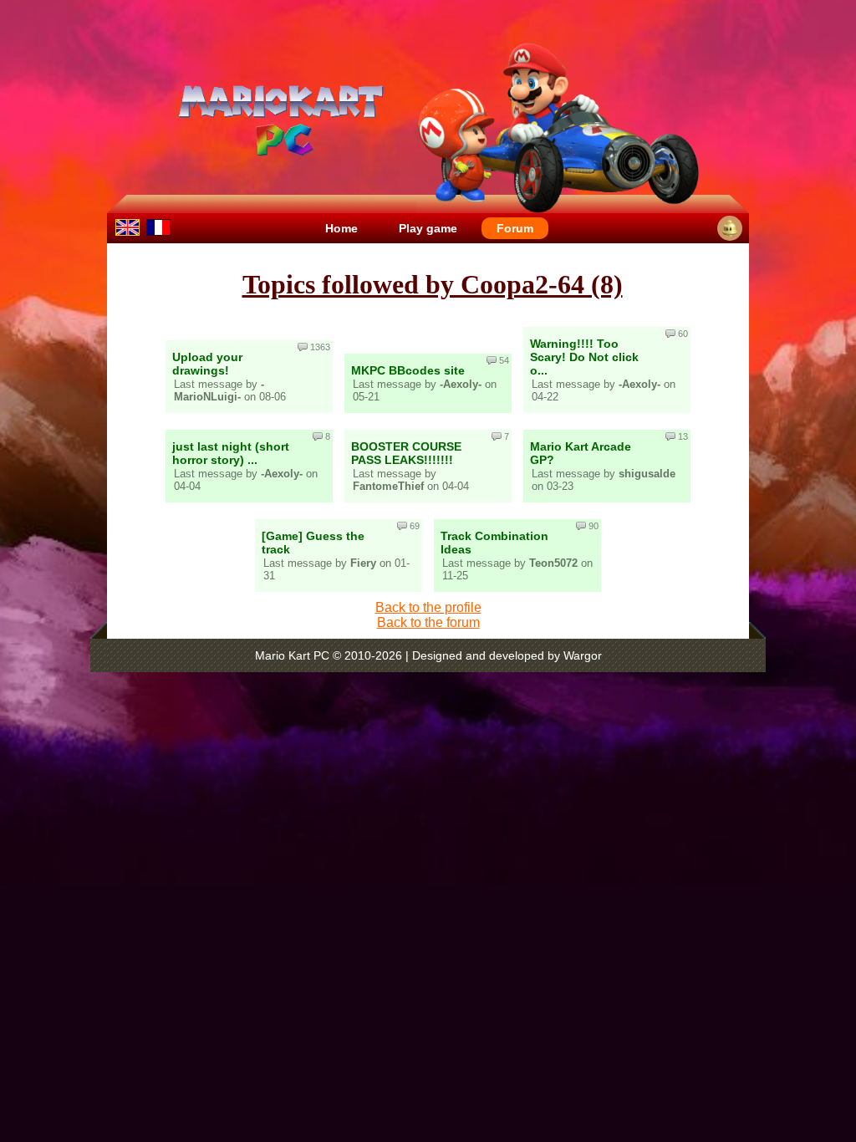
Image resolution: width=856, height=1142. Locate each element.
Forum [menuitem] (515, 228)
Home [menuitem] (341, 228)
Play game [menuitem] (428, 228)
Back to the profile (428, 607)
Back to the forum (428, 622)
